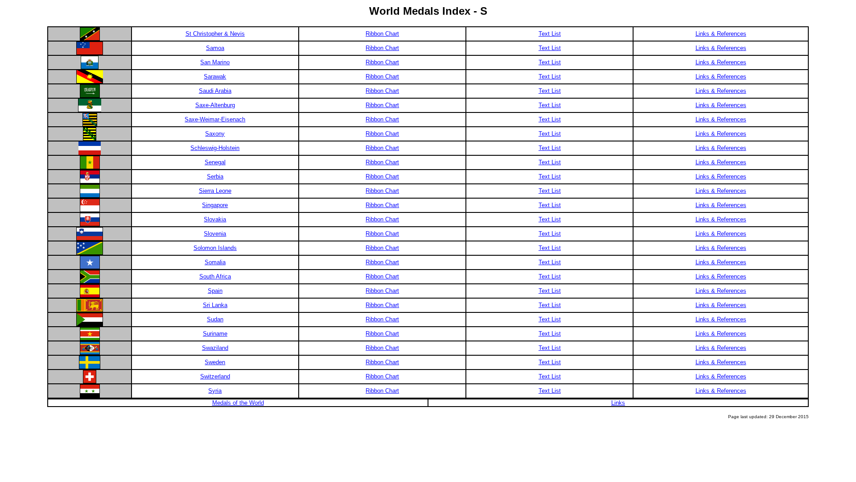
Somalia (215, 262)
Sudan (215, 319)
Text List (550, 33)
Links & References (721, 33)
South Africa (215, 276)
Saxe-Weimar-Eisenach (215, 119)
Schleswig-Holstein (214, 148)
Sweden (215, 362)
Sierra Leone (215, 190)
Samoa (215, 48)
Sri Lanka (215, 305)
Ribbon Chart (382, 33)
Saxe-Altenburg (215, 105)
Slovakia (215, 219)
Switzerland (215, 376)
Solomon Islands (215, 248)
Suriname (215, 333)
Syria (215, 390)
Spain (215, 290)
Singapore (215, 205)
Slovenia (215, 233)
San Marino (215, 62)
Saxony (215, 133)
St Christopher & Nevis (215, 33)
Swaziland (215, 348)
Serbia (215, 176)
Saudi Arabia (215, 90)
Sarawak (215, 76)
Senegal (215, 162)
